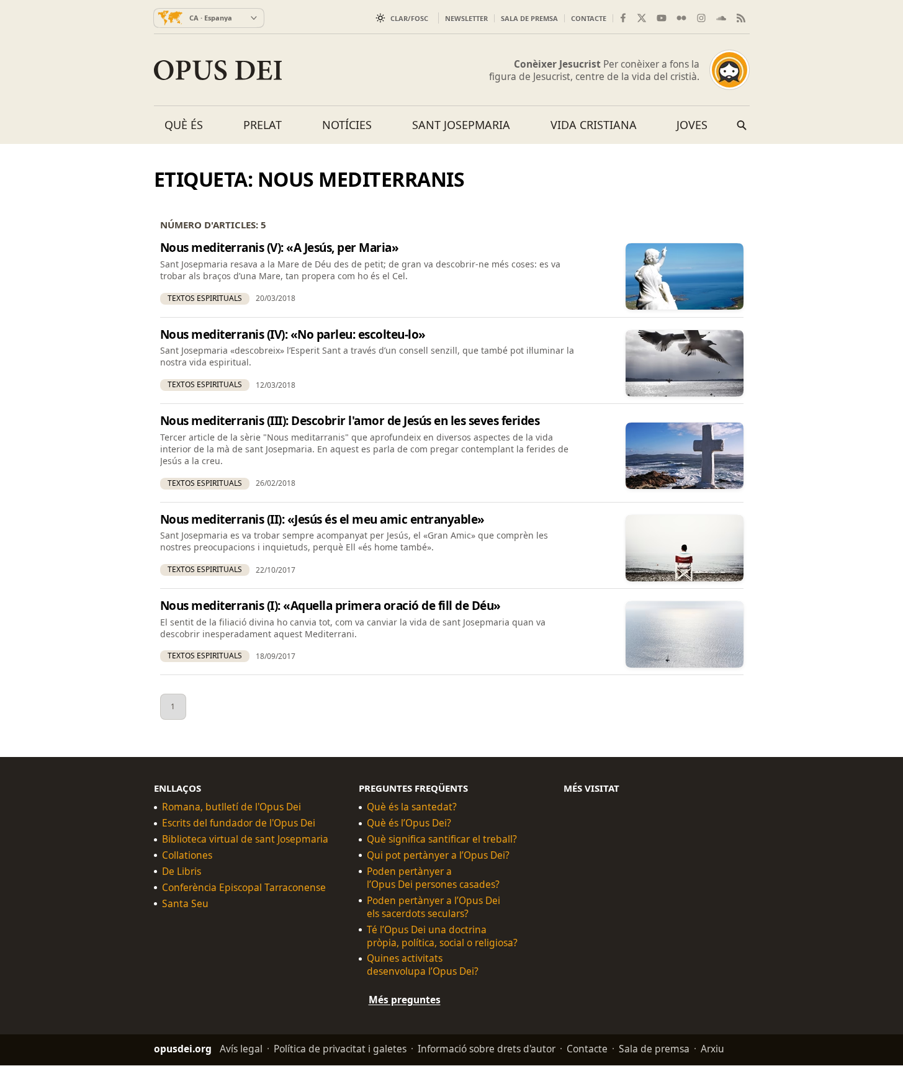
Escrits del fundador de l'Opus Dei (238, 823)
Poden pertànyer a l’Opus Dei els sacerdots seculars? (433, 907)
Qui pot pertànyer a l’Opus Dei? (438, 855)
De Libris (181, 871)
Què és (183, 124)
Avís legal (241, 1049)
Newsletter (466, 18)
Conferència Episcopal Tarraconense (244, 887)
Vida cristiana (593, 124)
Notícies (347, 124)
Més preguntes (405, 1000)
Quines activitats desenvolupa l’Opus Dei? (422, 965)
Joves (692, 124)
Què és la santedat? (412, 807)
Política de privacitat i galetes (340, 1049)
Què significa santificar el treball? (442, 839)
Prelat (262, 124)
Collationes (187, 855)
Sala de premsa (529, 18)
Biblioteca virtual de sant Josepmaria (245, 839)
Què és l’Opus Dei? (409, 823)
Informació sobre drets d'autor (486, 1049)
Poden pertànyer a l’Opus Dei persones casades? (433, 878)
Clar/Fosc (409, 18)
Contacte (588, 18)
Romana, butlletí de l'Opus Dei (231, 807)
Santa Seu (185, 903)
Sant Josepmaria (461, 124)
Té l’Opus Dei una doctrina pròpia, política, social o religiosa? (442, 936)
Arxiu (712, 1049)
